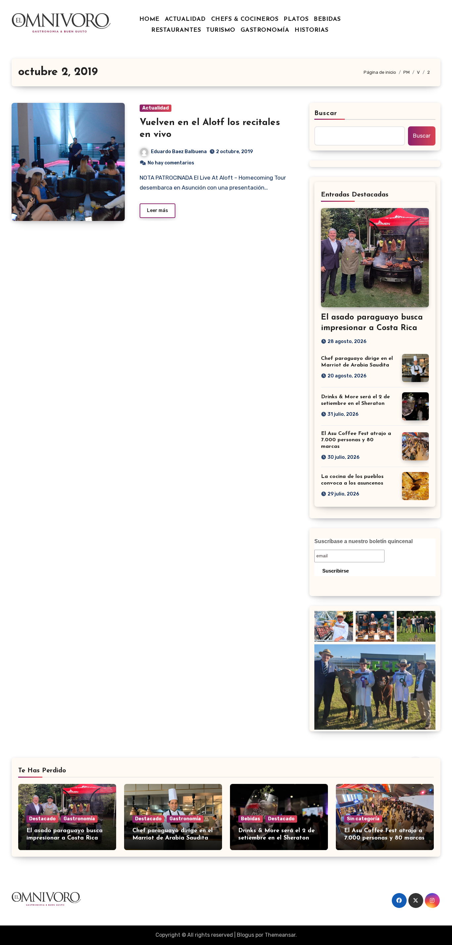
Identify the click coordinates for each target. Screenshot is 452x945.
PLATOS (296, 19)
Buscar (326, 113)
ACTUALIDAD (185, 19)
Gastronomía (79, 819)
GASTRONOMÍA (265, 30)
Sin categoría (363, 819)
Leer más (157, 210)
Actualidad (155, 108)
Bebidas (250, 819)
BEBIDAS (327, 19)
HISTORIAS (311, 30)
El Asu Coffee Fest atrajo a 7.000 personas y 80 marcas (356, 440)
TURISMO (220, 30)
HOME (149, 19)
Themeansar (280, 935)
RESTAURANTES (176, 30)
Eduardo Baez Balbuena (179, 151)
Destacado (42, 819)
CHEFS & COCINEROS (245, 19)
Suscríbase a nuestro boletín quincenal (363, 541)
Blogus (245, 935)
